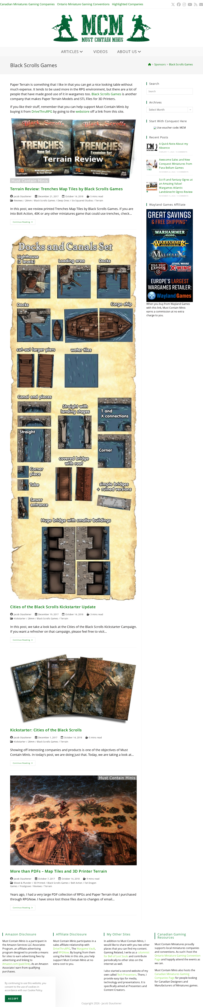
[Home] (149, 64)
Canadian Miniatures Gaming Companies (27, 4)
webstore (82, 111)
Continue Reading (24, 222)
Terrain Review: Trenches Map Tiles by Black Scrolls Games (66, 188)
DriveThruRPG (42, 111)
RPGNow (63, 952)
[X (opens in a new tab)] (173, 4)
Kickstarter (20, 618)
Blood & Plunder (22, 882)
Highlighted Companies (127, 4)
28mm (28, 200)
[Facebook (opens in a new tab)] (179, 4)
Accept (13, 998)
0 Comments (181, 152)
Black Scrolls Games (181, 64)
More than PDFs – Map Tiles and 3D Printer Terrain (58, 871)
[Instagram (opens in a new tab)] (184, 4)
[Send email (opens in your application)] (200, 4)
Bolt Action (76, 882)
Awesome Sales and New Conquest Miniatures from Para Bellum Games (175, 163)
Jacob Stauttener (22, 196)
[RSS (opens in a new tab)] (195, 4)
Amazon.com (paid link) (16, 964)
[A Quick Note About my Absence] (151, 147)
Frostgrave (25, 886)
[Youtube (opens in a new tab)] (190, 4)
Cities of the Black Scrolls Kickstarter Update (53, 606)
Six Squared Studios (82, 200)
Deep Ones (63, 200)
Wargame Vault (86, 948)
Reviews (18, 200)
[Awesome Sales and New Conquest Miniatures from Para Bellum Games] (151, 165)
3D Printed (39, 882)
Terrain (99, 200)
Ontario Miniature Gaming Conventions (83, 4)
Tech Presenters (126, 974)
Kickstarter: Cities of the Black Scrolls (46, 729)
